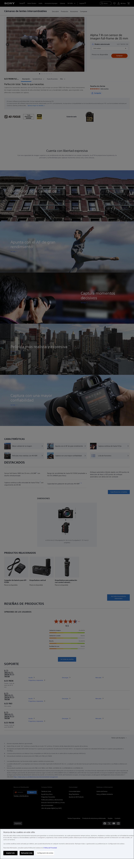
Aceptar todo (10, 853)
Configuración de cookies (45, 853)
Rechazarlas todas (26, 853)
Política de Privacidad (50, 848)
